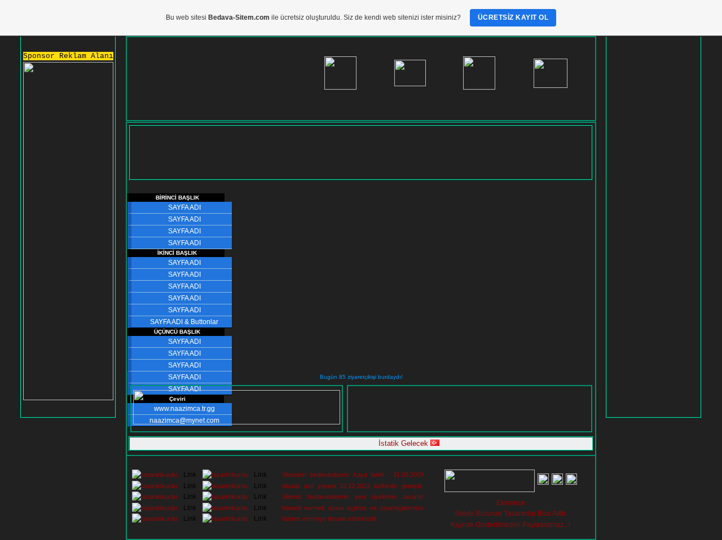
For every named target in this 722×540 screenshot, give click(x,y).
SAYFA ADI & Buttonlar (184, 322)
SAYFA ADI (184, 207)
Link (189, 475)
